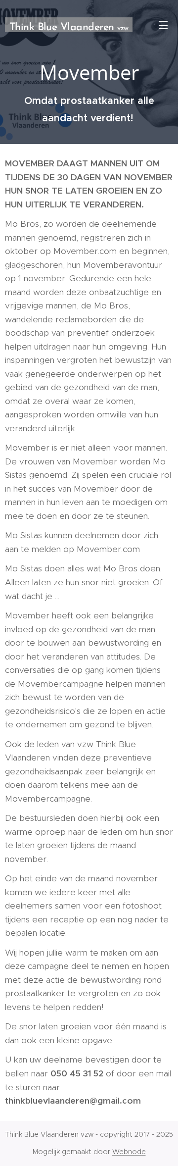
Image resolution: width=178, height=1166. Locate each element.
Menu (163, 25)
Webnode (129, 1151)
